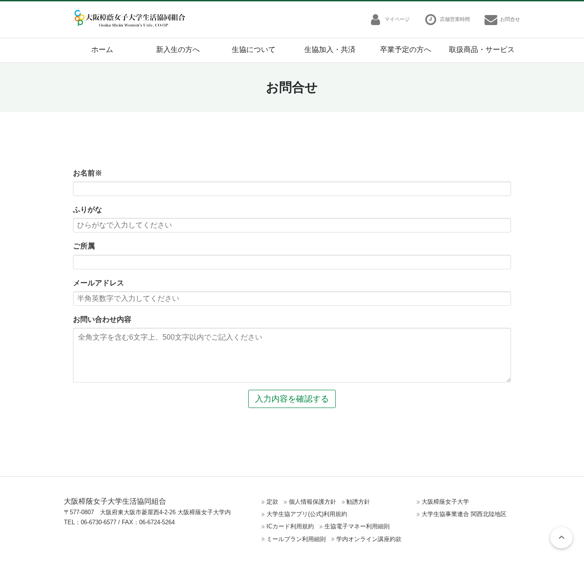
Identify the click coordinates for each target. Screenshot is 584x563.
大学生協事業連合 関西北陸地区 (464, 514)
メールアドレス (98, 283)
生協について (254, 49)
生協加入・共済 (329, 49)
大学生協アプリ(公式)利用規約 (306, 514)
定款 (272, 501)
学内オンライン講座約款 (369, 539)
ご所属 (84, 246)
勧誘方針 (358, 501)
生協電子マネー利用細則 (357, 526)
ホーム (102, 49)
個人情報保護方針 (312, 501)
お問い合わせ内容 (102, 319)
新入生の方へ (178, 49)
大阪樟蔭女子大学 (445, 501)
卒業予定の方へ (405, 49)
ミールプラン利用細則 (296, 539)
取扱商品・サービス (482, 49)
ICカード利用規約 (290, 526)
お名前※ (87, 173)
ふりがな (87, 209)
